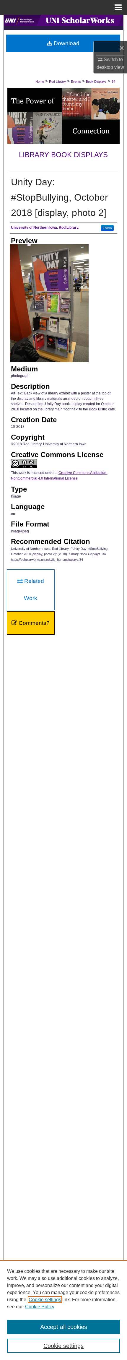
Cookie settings (45, 1299)
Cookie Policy (39, 1306)
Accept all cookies (63, 1327)
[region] (63, 1310)
